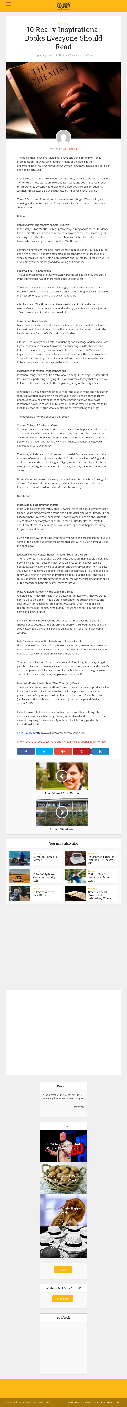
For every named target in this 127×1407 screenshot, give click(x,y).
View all (62, 1269)
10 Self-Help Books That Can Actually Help (44, 877)
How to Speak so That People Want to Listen (63, 1146)
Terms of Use (105, 1402)
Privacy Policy (91, 1402)
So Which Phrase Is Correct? (45, 858)
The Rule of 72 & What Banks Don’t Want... (63, 1178)
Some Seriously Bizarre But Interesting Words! (100, 895)
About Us (79, 1402)
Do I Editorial (58, 55)
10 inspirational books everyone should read (45, 741)
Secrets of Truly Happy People (63, 1210)
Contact (117, 1402)
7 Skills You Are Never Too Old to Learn (98, 877)
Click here (62, 1299)
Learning (63, 23)
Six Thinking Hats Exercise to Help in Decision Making (63, 1242)
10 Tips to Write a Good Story (43, 893)
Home (71, 1402)
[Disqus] (63, 948)
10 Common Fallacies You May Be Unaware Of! (101, 860)
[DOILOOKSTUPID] (63, 6)
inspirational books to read (90, 741)
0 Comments (74, 55)
